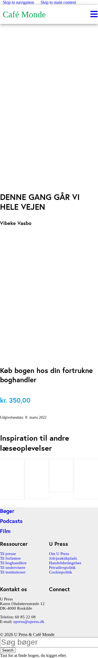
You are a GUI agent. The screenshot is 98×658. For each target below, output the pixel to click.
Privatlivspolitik (62, 567)
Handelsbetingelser (65, 563)
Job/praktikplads (63, 558)
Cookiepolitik (60, 572)
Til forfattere (10, 558)
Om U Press (59, 554)
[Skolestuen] (86, 496)
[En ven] (36, 496)
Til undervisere (12, 567)
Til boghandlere (13, 563)
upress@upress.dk (28, 621)
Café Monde (24, 14)
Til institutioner (13, 572)
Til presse (8, 554)
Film (5, 531)
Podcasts (11, 521)
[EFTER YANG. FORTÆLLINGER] (12, 496)
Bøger (7, 511)
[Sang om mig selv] (61, 489)
